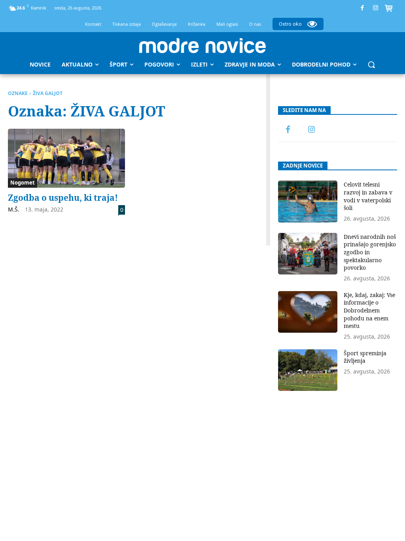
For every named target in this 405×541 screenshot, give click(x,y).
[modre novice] (202, 45)
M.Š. (13, 209)
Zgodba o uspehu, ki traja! (63, 197)
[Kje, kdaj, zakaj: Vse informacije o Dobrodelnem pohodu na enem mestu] (308, 312)
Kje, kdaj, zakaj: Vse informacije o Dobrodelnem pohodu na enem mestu (369, 310)
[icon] (388, 9)
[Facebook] (362, 8)
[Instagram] (375, 8)
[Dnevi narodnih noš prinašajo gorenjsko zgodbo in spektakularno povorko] (308, 253)
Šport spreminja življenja (365, 357)
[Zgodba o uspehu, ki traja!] (66, 158)
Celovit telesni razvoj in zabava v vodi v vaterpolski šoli (368, 196)
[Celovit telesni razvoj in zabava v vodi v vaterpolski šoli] (308, 201)
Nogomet (22, 182)
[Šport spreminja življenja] (308, 370)
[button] (371, 64)
